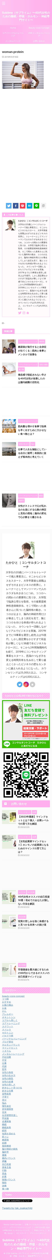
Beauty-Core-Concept (12, 1224)
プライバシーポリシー (38, 1233)
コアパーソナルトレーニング (13, 34)
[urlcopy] (43, 206)
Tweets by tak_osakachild (17, 1208)
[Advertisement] (26, 118)
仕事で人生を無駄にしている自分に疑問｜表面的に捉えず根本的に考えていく (32, 453)
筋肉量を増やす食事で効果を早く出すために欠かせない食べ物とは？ (32, 430)
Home (13, 28)
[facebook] (15, 206)
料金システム (39, 1230)
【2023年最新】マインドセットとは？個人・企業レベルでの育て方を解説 (33, 820)
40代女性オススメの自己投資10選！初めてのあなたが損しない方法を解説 (34, 900)
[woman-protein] (29, 206)
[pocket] (22, 206)
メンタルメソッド (13, 41)
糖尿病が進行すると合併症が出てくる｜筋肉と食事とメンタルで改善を (32, 350)
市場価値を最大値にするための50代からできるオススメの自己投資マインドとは (34, 973)
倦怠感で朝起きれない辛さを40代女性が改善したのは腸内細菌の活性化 (32, 378)
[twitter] (9, 206)
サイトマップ (21, 1233)
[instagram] (24, 313)
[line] (36, 206)
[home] (28, 313)
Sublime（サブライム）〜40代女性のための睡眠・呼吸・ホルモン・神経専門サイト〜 (26, 16)
